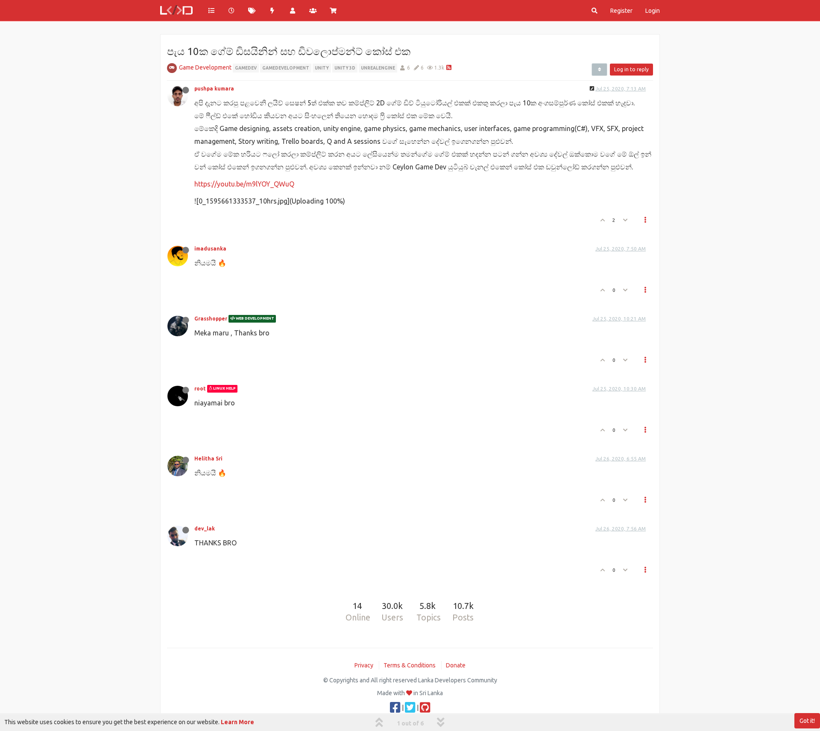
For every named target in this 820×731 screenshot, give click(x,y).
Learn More (237, 722)
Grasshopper (210, 318)
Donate (456, 665)
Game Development (205, 67)
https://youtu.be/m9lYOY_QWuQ (244, 184)
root (200, 388)
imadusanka (210, 248)
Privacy (363, 665)
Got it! (807, 720)
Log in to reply (631, 69)
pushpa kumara (214, 88)
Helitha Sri (208, 458)
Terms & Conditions (410, 665)
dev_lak (204, 528)
